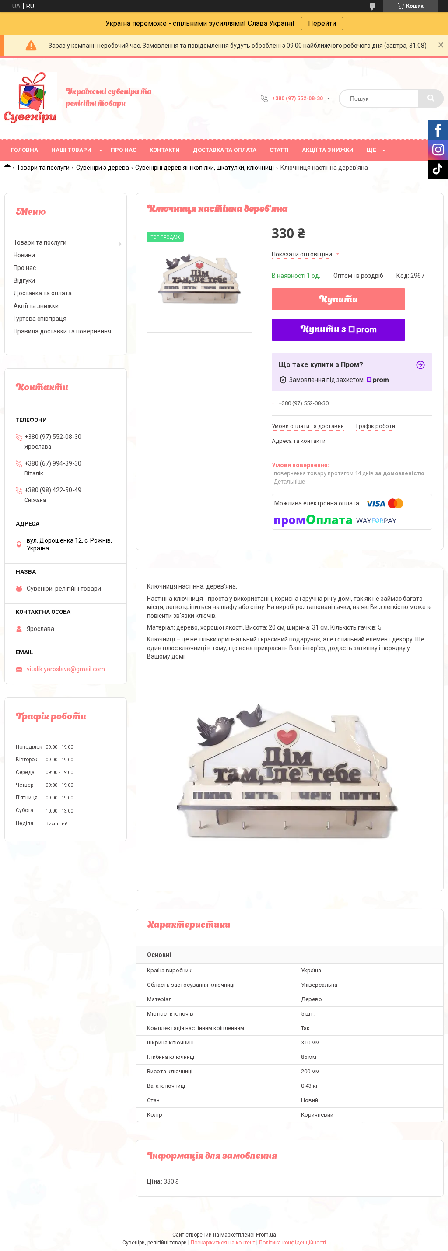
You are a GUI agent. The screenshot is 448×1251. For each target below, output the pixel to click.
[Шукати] (431, 98)
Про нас (123, 150)
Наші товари (71, 150)
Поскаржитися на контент (223, 1243)
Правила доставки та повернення (62, 331)
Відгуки (24, 280)
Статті (279, 150)
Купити (338, 300)
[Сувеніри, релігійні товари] (30, 98)
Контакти (165, 150)
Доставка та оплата (224, 150)
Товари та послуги (43, 167)
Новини (24, 255)
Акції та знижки (328, 150)
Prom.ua (266, 1235)
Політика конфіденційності (292, 1243)
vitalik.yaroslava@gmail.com (66, 669)
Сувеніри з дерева (102, 167)
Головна (24, 150)
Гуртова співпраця (40, 318)
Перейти (322, 23)
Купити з (323, 330)
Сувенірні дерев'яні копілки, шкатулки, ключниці (204, 167)
